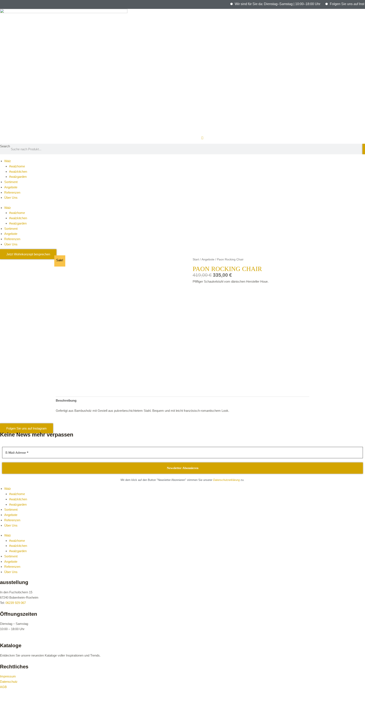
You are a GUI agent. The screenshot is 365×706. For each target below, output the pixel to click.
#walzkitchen (18, 171)
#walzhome (17, 166)
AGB (3, 687)
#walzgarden (18, 176)
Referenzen (12, 192)
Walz (7, 161)
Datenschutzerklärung (226, 480)
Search (5, 146)
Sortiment (11, 182)
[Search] (363, 149)
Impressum (8, 676)
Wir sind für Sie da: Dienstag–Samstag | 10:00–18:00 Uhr (268, 4)
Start (196, 259)
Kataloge (10, 645)
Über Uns (11, 197)
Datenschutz (9, 681)
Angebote (10, 187)
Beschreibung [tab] (66, 400)
